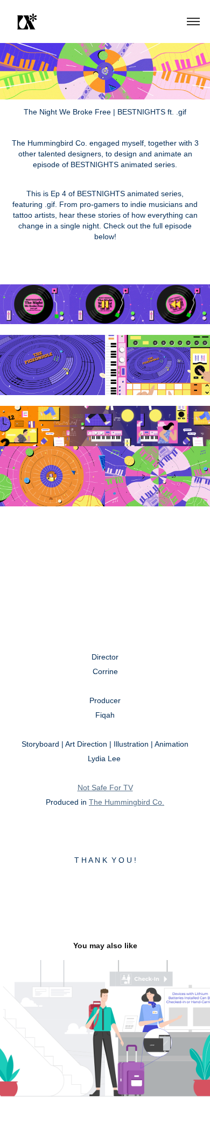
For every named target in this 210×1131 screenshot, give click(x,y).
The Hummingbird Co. (126, 802)
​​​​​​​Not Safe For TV (105, 787)
